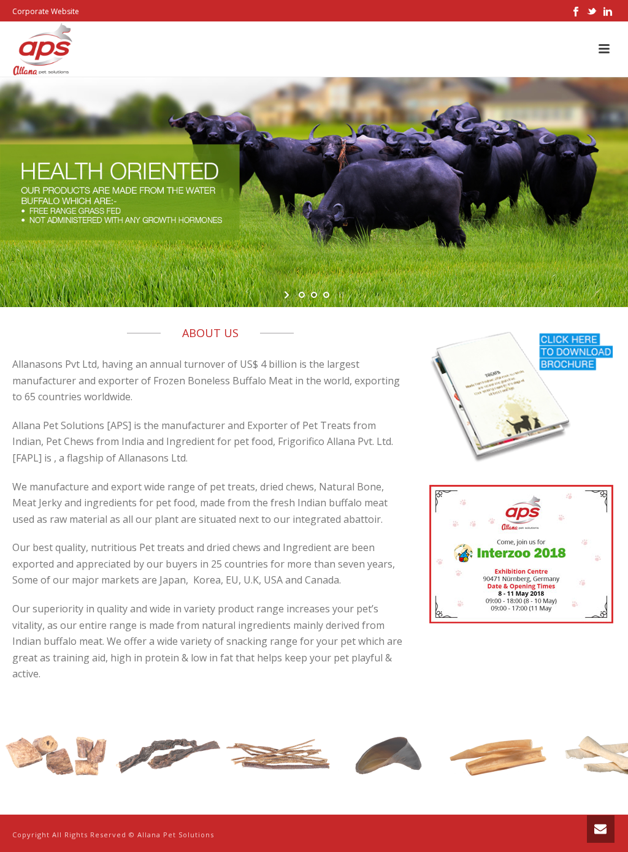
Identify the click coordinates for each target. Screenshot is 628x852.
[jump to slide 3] (326, 295)
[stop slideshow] (340, 295)
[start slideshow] (288, 295)
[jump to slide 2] (314, 295)
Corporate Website (45, 11)
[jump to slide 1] (302, 295)
